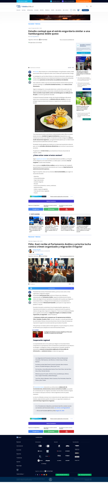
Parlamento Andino (39, 387)
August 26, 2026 (60, 410)
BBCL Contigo (65, 10)
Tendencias (47, 10)
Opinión (52, 10)
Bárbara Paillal (40, 254)
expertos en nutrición (41, 159)
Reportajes (19, 465)
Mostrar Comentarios (51, 201)
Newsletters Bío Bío (56, 1)
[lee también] (38, 334)
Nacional (24, 10)
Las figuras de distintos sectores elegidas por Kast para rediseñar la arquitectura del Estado (58, 332)
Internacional (30, 10)
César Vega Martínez (34, 36)
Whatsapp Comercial (63, 474)
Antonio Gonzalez (37, 249)
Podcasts (18, 10)
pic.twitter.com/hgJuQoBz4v (62, 408)
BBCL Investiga (58, 10)
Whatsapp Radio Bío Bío (85, 474)
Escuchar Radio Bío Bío (84, 1)
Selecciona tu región (22, 1)
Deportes (42, 10)
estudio (36, 71)
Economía (36, 10)
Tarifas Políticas (20, 474)
